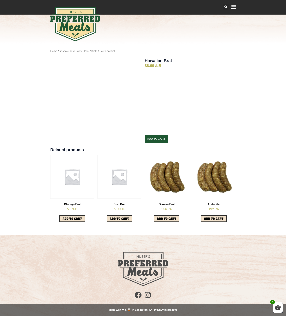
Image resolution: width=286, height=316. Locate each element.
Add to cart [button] (72, 218)
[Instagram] (147, 295)
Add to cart (156, 138)
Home (53, 51)
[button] (226, 7)
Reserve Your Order (70, 51)
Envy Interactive (167, 309)
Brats (94, 51)
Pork (86, 51)
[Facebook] (138, 295)
